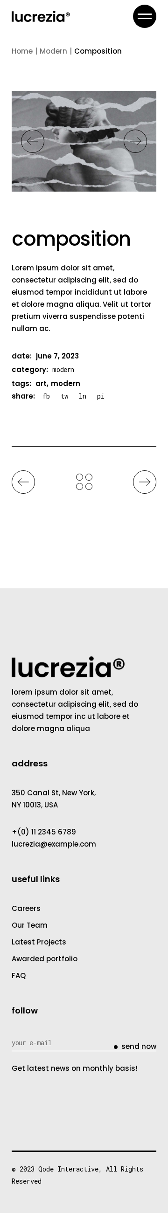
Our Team (30, 925)
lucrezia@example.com (54, 844)
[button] (32, 141)
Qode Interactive (68, 1169)
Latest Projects (39, 942)
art (41, 383)
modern (65, 383)
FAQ (19, 975)
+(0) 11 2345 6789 (44, 832)
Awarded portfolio (44, 959)
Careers (26, 908)
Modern (63, 369)
